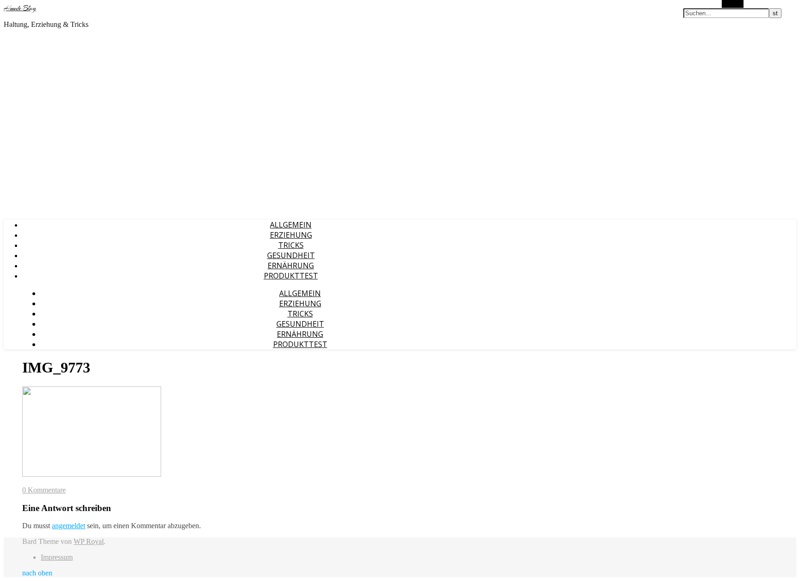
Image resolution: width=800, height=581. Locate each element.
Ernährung (291, 265)
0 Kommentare (44, 490)
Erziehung (291, 235)
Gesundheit (291, 255)
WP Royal (89, 541)
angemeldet (68, 526)
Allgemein (291, 225)
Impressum (57, 557)
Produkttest (291, 276)
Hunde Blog (20, 8)
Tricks (291, 245)
